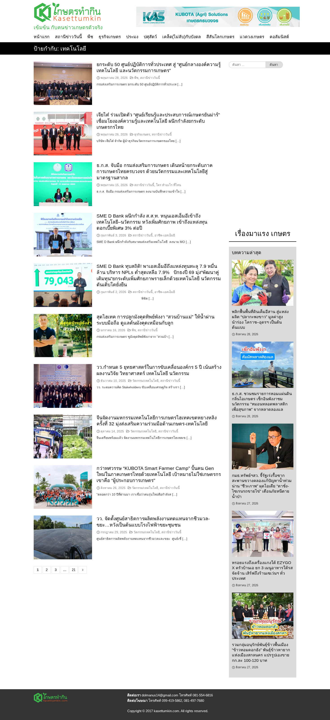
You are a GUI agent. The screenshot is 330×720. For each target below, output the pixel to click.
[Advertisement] (262, 151)
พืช (90, 36)
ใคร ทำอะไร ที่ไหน (168, 185)
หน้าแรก (42, 36)
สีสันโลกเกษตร (220, 36)
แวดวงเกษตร (252, 36)
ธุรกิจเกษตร (110, 36)
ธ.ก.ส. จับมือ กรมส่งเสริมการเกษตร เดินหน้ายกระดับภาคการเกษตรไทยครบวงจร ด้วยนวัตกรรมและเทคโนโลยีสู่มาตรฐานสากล (155, 171)
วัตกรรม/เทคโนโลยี (145, 380)
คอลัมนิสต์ (279, 36)
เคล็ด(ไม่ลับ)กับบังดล (181, 36)
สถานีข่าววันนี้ (68, 36)
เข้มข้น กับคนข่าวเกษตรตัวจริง (68, 27)
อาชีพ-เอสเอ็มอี (164, 235)
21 (73, 570)
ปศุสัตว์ (150, 36)
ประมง (132, 36)
